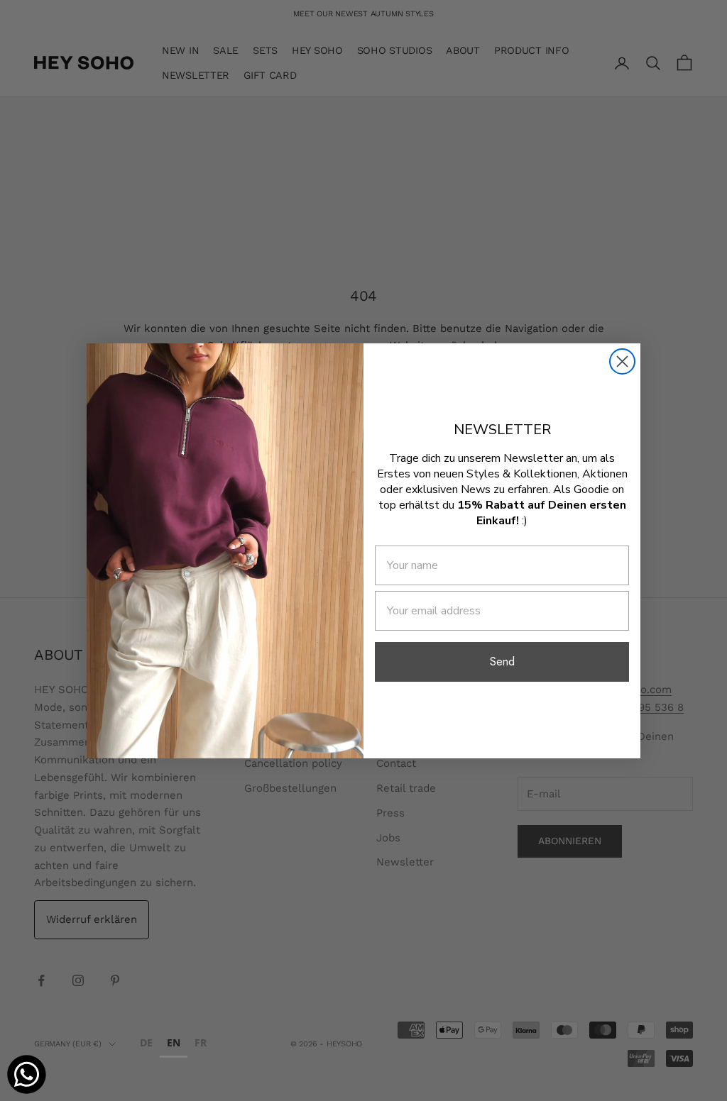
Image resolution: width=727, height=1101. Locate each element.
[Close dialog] (622, 361)
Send (502, 661)
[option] (146, 1045)
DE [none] (146, 1042)
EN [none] (173, 1042)
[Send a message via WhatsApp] (26, 1074)
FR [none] (201, 1042)
